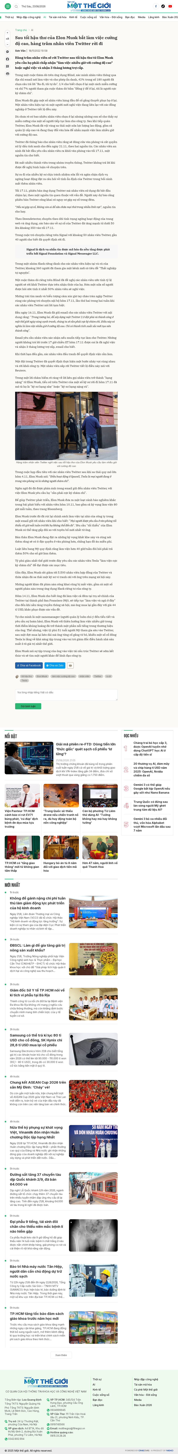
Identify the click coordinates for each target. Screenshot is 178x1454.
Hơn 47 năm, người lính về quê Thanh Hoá (100, 865)
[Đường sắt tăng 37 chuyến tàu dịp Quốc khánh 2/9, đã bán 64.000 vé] (93, 1188)
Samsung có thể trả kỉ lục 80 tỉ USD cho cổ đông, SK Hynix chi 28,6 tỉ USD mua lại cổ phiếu (36, 1040)
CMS (144, 1450)
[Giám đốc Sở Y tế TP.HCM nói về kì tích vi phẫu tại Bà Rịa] (93, 1004)
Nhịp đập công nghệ (29, 17)
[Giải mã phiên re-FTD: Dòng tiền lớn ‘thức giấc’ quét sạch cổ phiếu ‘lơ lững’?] (29, 758)
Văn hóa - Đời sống (111, 17)
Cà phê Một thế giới (145, 1389)
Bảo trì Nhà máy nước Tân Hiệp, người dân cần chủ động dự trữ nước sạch (36, 1271)
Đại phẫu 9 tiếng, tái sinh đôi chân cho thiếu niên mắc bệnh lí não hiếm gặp (36, 1227)
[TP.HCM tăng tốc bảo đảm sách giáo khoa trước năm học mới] (93, 1327)
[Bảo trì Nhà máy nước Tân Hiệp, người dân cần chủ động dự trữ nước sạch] (93, 1280)
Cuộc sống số (88, 17)
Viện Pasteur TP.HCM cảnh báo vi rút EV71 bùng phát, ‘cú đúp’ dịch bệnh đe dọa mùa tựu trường (21, 818)
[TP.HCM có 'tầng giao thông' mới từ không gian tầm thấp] (22, 847)
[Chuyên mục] (8, 6)
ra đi (108, 676)
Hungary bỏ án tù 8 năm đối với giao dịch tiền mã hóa (60, 867)
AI (44, 17)
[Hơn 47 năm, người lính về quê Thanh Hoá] (100, 847)
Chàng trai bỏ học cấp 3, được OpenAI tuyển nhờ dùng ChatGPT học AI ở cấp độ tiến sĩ (150, 748)
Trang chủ (21, 30)
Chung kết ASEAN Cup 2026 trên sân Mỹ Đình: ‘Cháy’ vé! (38, 1084)
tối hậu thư (27, 676)
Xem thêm (61, 1355)
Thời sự (9, 17)
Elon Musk (42, 676)
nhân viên (84, 676)
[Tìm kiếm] (16, 6)
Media (141, 17)
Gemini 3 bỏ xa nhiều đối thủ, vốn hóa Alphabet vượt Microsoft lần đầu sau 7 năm (152, 824)
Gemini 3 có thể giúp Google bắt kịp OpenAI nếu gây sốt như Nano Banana (152, 788)
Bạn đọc (130, 17)
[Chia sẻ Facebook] (7, 59)
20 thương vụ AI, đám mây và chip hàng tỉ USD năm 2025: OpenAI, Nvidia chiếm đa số (151, 769)
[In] (70, 665)
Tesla (24, 680)
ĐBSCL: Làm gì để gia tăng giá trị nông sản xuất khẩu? (37, 947)
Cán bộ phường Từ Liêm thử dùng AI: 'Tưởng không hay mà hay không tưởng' (99, 816)
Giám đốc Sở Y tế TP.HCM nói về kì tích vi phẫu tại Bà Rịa (37, 992)
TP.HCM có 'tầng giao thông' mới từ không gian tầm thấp (22, 867)
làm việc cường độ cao (63, 676)
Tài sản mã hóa (57, 17)
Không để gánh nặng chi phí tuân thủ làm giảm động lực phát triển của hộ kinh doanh (38, 903)
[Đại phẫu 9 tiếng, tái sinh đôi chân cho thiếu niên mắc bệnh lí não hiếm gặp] (93, 1235)
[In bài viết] (7, 74)
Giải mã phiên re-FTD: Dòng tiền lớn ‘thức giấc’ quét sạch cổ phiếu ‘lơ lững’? (86, 749)
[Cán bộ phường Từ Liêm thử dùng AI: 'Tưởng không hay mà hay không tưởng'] (100, 796)
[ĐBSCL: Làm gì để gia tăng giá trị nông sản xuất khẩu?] (93, 959)
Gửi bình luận (28, 706)
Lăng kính (153, 17)
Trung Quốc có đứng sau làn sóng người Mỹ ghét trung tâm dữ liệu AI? (151, 805)
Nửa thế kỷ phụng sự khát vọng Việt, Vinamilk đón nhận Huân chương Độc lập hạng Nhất (36, 1132)
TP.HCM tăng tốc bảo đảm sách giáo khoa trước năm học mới (37, 1316)
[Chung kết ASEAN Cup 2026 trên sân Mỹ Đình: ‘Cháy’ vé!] (93, 1096)
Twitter (98, 676)
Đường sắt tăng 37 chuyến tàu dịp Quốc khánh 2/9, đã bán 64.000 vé (35, 1179)
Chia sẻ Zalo (56, 665)
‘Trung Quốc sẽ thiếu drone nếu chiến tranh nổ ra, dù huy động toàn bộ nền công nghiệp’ (60, 816)
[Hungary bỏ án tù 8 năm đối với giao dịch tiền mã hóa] (61, 847)
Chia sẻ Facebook (30, 665)
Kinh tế (73, 17)
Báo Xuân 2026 (143, 1405)
